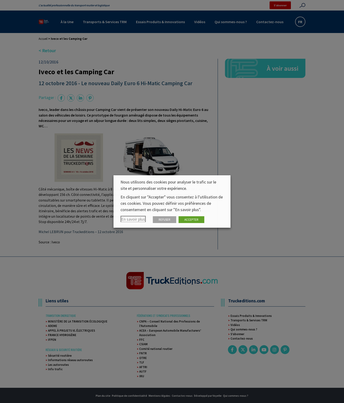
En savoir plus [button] (133, 219)
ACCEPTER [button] (191, 220)
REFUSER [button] (164, 220)
